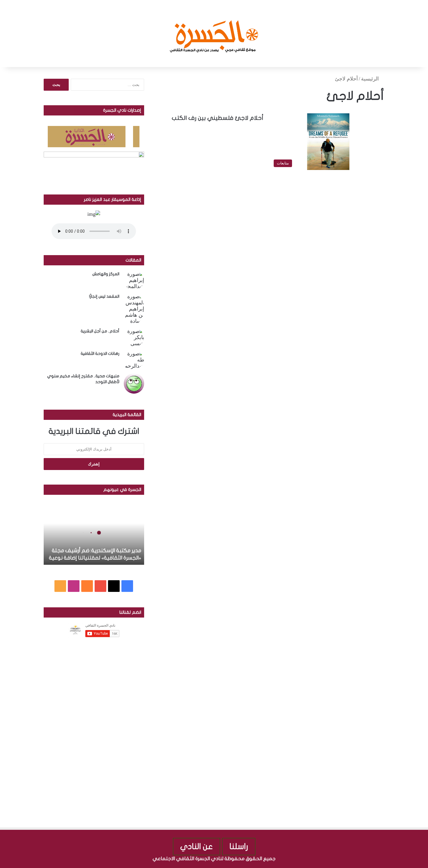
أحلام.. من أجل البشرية (100, 331)
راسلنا (238, 846)
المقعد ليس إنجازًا (104, 296)
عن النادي (196, 846)
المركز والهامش (105, 274)
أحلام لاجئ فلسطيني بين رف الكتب (217, 118)
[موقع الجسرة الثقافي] (214, 33)
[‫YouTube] (100, 586)
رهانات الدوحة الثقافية (100, 353)
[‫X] (114, 586)
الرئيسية (370, 79)
